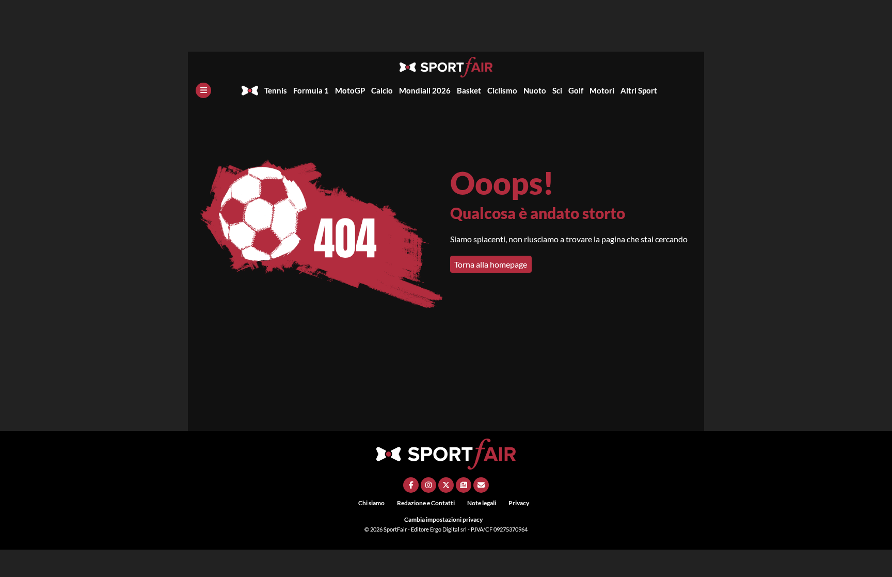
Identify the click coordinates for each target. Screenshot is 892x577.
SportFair (396, 529)
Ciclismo (502, 90)
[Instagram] (428, 485)
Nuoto (534, 90)
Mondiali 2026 (425, 90)
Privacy (518, 503)
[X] (446, 485)
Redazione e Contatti (426, 503)
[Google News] (463, 485)
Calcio (382, 90)
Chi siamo (371, 503)
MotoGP (350, 90)
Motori (602, 90)
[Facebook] (411, 485)
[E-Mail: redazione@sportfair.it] (481, 485)
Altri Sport (638, 90)
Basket (469, 90)
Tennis (275, 90)
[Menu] (203, 90)
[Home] (250, 90)
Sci (557, 90)
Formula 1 (311, 90)
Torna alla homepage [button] (490, 264)
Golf (575, 90)
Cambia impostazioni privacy (443, 519)
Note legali (481, 503)
